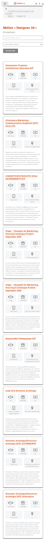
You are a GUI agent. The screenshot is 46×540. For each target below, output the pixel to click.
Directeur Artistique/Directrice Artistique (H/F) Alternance (21, 495)
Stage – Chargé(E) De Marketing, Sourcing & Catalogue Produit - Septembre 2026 (22, 287)
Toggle (5, 4)
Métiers (10, 16)
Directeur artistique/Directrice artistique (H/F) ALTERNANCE (21, 442)
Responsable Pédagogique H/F (20, 338)
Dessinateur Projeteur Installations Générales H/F (19, 66)
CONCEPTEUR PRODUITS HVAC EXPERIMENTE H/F (21, 177)
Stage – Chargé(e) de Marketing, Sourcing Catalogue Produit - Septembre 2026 (21, 234)
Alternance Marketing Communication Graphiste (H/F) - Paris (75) (22, 123)
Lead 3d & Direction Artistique (20, 390)
